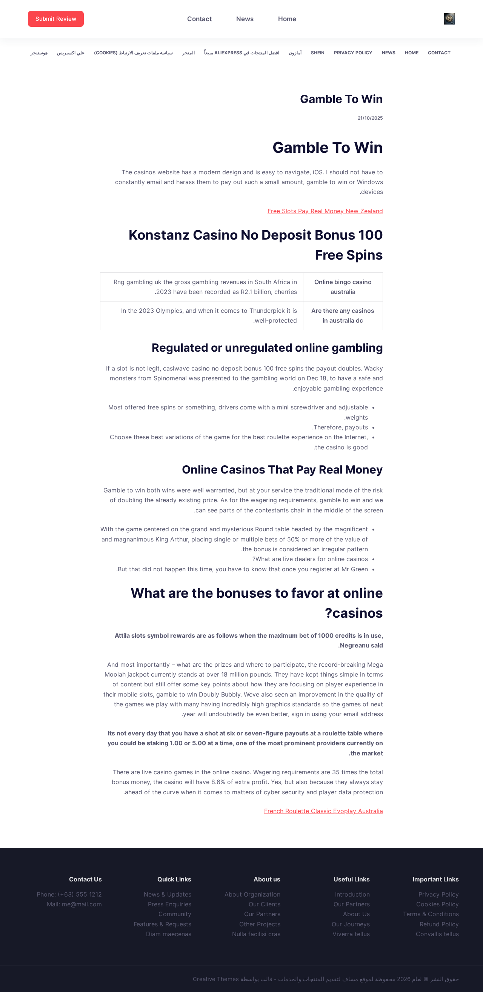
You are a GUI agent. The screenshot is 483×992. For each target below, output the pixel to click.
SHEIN (318, 52)
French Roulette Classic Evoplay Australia (323, 811)
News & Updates (167, 894)
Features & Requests (162, 924)
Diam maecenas (168, 934)
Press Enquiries (169, 904)
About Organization (252, 894)
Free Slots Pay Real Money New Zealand (325, 211)
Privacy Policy (353, 52)
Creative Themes (216, 979)
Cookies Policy (437, 904)
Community (174, 914)
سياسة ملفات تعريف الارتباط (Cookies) (133, 52)
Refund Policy (439, 924)
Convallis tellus (437, 934)
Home (287, 19)
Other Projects (259, 924)
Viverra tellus (351, 934)
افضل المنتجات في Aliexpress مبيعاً (241, 52)
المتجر (188, 52)
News (245, 19)
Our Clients (264, 904)
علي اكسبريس (71, 52)
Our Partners (352, 904)
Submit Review (55, 18)
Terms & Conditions (431, 914)
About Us (356, 914)
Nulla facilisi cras (256, 934)
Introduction (352, 894)
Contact (199, 19)
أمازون (295, 52)
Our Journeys (351, 924)
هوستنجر (39, 52)
